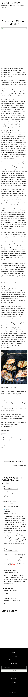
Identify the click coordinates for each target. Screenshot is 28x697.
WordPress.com (17, 692)
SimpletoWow (8, 501)
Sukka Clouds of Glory (20, 465)
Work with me (14, 678)
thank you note (13, 277)
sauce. (10, 426)
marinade (12, 391)
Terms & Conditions (14, 660)
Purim (21, 294)
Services (14, 682)
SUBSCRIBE (14, 670)
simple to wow (11, 2)
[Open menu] (2, 11)
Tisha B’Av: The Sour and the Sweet (13, 461)
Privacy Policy (14, 656)
